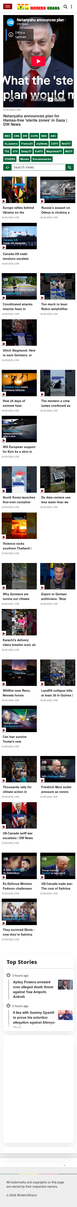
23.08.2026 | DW (49, 796)
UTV (15, 151)
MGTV (69, 151)
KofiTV (39, 151)
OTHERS (9, 159)
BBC (7, 136)
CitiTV (54, 143)
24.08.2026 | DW (10, 263)
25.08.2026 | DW (10, 217)
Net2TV (66, 143)
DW (25, 136)
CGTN (34, 136)
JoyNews (41, 143)
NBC (44, 136)
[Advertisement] (37, 1184)
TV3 (6, 151)
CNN (16, 136)
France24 (27, 143)
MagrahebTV (54, 151)
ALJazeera (11, 143)
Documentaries (42, 159)
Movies (24, 159)
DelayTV (26, 151)
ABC (53, 136)
